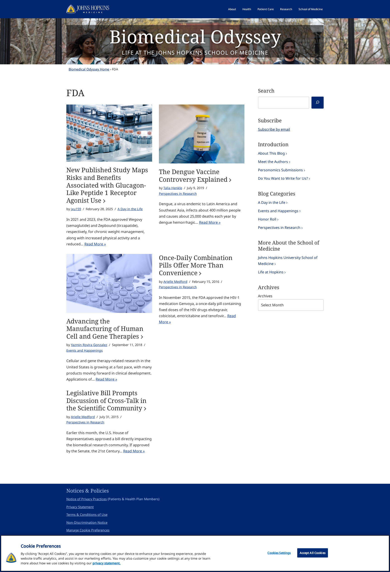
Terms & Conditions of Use (86, 514)
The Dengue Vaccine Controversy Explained (193, 175)
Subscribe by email (274, 129)
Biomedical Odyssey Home (89, 69)
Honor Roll (267, 219)
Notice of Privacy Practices (86, 499)
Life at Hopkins (270, 272)
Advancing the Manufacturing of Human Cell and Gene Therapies (104, 328)
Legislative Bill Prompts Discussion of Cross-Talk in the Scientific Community (106, 400)
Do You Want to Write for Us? (283, 178)
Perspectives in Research (178, 193)
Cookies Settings (279, 553)
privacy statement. (107, 563)
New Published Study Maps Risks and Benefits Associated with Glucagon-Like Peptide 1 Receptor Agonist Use (107, 185)
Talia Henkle (172, 188)
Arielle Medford (175, 281)
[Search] (317, 103)
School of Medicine (311, 9)
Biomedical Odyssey (195, 36)
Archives (265, 295)
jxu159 (76, 209)
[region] (195, 553)
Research (286, 9)
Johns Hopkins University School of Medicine (288, 260)
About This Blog (271, 153)
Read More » (95, 244)
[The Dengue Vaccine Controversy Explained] (202, 134)
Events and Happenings (84, 350)
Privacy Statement (80, 507)
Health (246, 9)
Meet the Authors (273, 161)
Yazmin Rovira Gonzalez (89, 345)
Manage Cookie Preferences (87, 530)
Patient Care (266, 9)
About (232, 9)
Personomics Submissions (280, 169)
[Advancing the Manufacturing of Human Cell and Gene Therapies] (109, 283)
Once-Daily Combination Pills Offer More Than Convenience (195, 265)
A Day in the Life (130, 209)
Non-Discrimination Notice (86, 522)
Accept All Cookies (312, 553)
